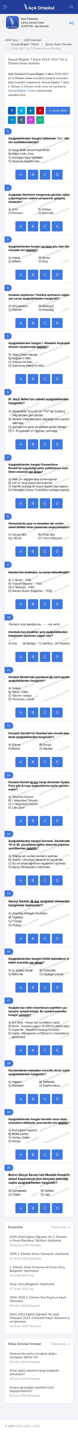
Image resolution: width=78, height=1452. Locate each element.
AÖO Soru (11, 40)
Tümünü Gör (59, 1227)
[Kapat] (3, 22)
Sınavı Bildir (59, 111)
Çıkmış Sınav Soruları (58, 44)
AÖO (11, 1426)
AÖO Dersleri (32, 40)
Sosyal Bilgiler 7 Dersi (25, 44)
